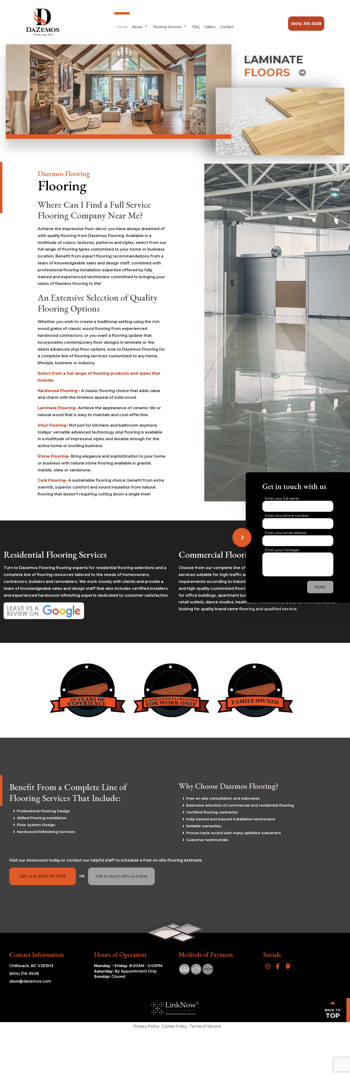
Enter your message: (282, 550)
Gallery (209, 27)
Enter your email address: (286, 533)
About (137, 27)
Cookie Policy (174, 1026)
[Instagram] (267, 966)
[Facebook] (277, 966)
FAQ (196, 27)
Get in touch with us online (121, 876)
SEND (320, 587)
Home (122, 27)
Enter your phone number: (287, 515)
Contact (227, 27)
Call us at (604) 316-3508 (43, 876)
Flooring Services (167, 27)
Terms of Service (205, 1026)
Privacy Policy (146, 1026)
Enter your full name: (282, 498)
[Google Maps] (287, 966)
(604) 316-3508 (306, 23)
